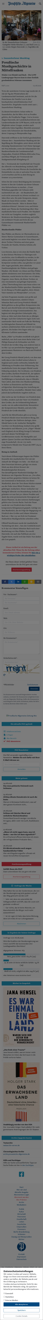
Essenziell (9, 1293)
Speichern (22, 1310)
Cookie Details (21, 1316)
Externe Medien (11, 1300)
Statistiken (9, 1297)
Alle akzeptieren (21, 1304)
